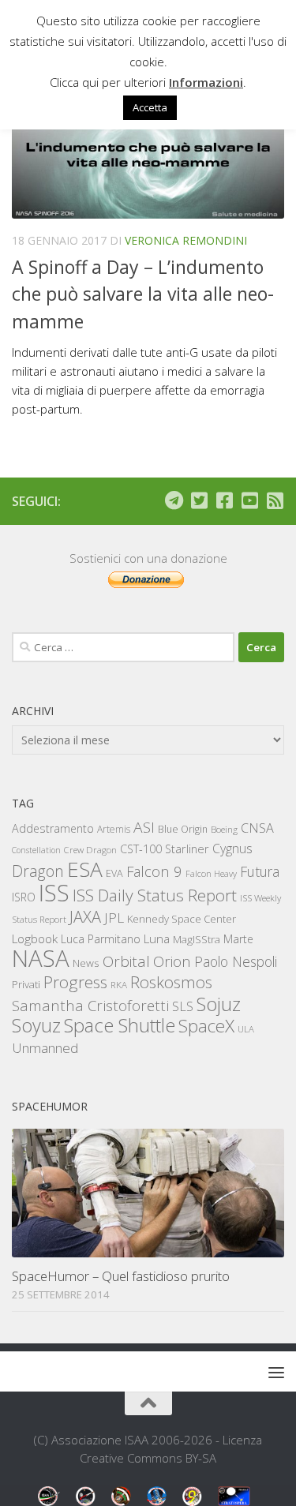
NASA (40, 958)
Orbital (126, 961)
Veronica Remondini (186, 240)
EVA (114, 873)
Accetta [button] (150, 107)
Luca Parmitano (101, 938)
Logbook (35, 939)
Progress (75, 982)
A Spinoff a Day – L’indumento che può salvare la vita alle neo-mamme (143, 294)
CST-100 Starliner (164, 848)
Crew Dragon (90, 850)
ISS (54, 892)
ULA (246, 1029)
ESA (85, 869)
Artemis (113, 829)
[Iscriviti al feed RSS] (274, 500)
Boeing (224, 829)
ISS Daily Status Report (155, 895)
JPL (114, 917)
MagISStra (196, 939)
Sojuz (219, 1004)
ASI (144, 827)
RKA (119, 985)
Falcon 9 (154, 871)
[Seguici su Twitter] (198, 500)
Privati (26, 984)
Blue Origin (183, 829)
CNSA (257, 828)
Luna (157, 938)
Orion (172, 961)
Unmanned (45, 1048)
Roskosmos (171, 982)
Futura (259, 871)
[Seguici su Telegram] (173, 500)
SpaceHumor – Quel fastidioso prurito (121, 1276)
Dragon (38, 871)
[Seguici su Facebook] (224, 500)
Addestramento (53, 828)
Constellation (36, 850)
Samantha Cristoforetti (90, 1005)
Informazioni (206, 82)
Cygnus (232, 848)
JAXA (85, 916)
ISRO (24, 897)
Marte (238, 938)
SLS (182, 1006)
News (86, 962)
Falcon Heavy (211, 873)
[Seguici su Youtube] (249, 500)
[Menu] (276, 1372)
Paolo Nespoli (235, 961)
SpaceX (206, 1025)
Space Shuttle (119, 1025)
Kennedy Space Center (181, 919)
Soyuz (36, 1025)
